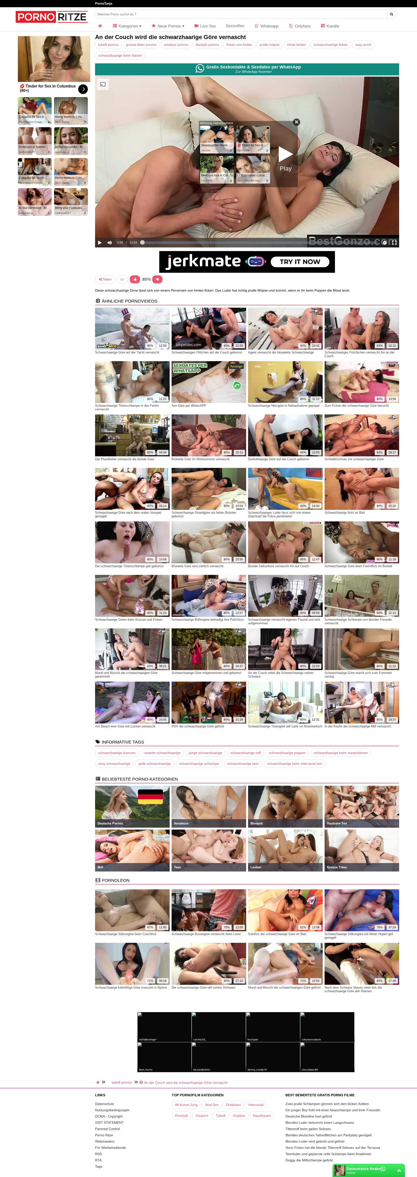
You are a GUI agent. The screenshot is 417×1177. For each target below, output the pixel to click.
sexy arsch (363, 45)
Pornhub (181, 1115)
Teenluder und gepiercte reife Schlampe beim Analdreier (328, 1154)
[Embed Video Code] (122, 279)
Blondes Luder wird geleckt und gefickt (314, 1141)
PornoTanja (103, 3)
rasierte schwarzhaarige (162, 753)
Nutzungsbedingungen (112, 1110)
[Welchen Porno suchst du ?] (391, 14)
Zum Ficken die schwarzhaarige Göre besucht (357, 405)
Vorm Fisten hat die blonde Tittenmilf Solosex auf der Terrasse (332, 1148)
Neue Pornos (168, 26)
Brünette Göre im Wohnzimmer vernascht (200, 459)
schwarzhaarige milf (245, 753)
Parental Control (107, 1129)
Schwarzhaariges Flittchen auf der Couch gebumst (207, 352)
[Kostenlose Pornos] (51, 25)
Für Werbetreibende (110, 1148)
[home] (98, 1082)
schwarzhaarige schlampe (199, 763)
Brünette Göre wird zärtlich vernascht (197, 566)
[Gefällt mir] (135, 279)
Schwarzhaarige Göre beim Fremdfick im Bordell (358, 566)
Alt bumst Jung (186, 1105)
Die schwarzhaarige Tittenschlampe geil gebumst (129, 566)
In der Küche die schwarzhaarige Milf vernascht (358, 726)
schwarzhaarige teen (243, 763)
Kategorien (128, 26)
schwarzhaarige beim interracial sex (294, 763)
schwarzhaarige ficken (331, 45)
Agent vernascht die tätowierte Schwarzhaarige (281, 352)
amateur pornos (176, 45)
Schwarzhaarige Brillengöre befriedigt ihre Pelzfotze (207, 619)
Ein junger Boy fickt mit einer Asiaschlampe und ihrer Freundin (332, 1110)
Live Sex (207, 26)
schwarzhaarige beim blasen (120, 55)
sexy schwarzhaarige (114, 763)
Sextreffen (235, 26)
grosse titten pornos (141, 45)
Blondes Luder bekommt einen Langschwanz (319, 1122)
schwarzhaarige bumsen (117, 753)
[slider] (259, 242)
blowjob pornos (207, 45)
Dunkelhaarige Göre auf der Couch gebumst (278, 459)
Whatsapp (268, 26)
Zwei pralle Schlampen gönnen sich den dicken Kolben (327, 1104)
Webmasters (104, 1141)
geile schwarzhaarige (155, 763)
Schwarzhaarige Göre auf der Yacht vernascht (127, 352)
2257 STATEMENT (109, 1122)
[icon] (100, 26)
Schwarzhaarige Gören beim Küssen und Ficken (128, 619)
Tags (98, 1166)
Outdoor (239, 1115)
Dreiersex (233, 1105)
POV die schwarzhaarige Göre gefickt (198, 726)
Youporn (201, 1115)
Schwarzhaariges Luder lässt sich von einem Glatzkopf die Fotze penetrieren (279, 514)
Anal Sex (212, 1105)
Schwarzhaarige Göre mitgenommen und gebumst (206, 673)
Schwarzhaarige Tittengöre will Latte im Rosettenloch (285, 726)
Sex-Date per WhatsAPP (189, 405)
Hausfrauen (262, 1115)
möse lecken (296, 45)
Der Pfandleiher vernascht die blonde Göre (124, 459)
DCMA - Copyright (109, 1116)
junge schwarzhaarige (205, 753)
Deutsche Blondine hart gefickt (308, 1116)
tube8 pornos (108, 45)
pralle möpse (269, 45)
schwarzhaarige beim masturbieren (341, 753)
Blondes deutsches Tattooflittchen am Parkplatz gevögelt (328, 1135)
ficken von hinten (239, 45)
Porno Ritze (104, 1135)
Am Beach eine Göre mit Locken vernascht (125, 726)
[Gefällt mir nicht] (157, 279)
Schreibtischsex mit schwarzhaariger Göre (354, 459)
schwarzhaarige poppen (287, 753)
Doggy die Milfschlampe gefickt (309, 1160)
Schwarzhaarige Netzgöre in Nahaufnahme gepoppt (284, 405)
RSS (98, 1154)
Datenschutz (104, 1104)
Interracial (256, 1105)
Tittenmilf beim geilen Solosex (308, 1129)
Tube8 (220, 1115)
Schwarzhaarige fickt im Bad (345, 512)
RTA (98, 1160)
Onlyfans (302, 26)
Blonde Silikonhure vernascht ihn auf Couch (278, 566)
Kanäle (332, 26)
